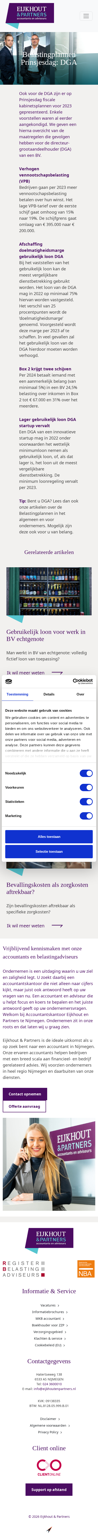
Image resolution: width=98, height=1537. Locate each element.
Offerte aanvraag (24, 1106)
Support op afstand (49, 1489)
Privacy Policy (48, 1432)
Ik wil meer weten (25, 673)
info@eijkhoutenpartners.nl (55, 1389)
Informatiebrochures (48, 1312)
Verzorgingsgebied (48, 1332)
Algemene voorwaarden (48, 1425)
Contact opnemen (25, 1094)
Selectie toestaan (49, 851)
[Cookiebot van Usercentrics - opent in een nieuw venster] (73, 681)
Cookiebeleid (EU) (48, 1345)
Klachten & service (48, 1338)
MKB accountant (48, 1318)
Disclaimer (48, 1419)
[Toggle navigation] (86, 16)
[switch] (86, 787)
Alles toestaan (49, 837)
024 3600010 (52, 1384)
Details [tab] (49, 694)
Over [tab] (80, 694)
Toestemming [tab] (17, 694)
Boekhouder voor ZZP (48, 1325)
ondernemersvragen (66, 1008)
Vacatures (48, 1305)
